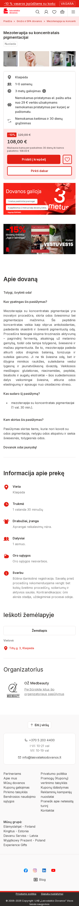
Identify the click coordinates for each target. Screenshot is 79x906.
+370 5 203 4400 (42, 740)
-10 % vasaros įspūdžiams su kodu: (30, 4)
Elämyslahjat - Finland (19, 826)
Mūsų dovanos (14, 783)
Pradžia (7, 21)
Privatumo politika (54, 774)
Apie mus (10, 778)
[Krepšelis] (62, 11)
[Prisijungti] (46, 11)
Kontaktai (47, 810)
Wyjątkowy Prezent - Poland (24, 840)
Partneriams (12, 774)
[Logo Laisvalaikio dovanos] (13, 11)
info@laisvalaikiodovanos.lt (41, 757)
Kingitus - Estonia (16, 831)
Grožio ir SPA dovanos (29, 21)
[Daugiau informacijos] (44, 91)
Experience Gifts (15, 845)
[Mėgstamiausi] (54, 11)
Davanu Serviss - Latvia (20, 836)
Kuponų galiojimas (16, 787)
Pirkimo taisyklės (15, 792)
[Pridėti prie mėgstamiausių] (67, 159)
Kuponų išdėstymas (55, 787)
